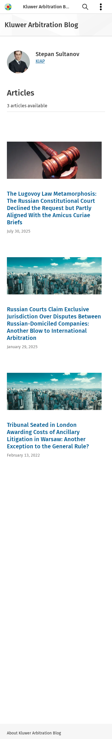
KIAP (40, 61)
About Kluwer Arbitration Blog (34, 733)
